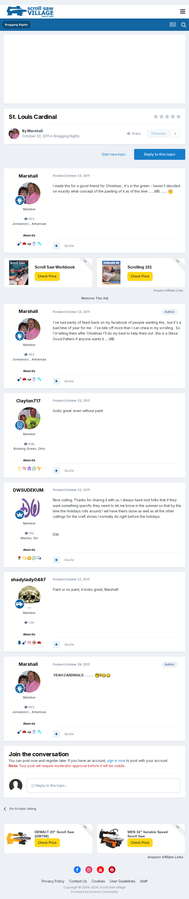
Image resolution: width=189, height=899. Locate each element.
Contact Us (78, 881)
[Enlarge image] (170, 191)
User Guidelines (122, 881)
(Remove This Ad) (94, 298)
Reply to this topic (159, 154)
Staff (143, 881)
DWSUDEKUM (28, 490)
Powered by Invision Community (94, 892)
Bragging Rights (66, 136)
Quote (69, 246)
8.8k (31, 444)
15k (31, 533)
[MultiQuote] (56, 245)
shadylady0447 (28, 579)
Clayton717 (28, 400)
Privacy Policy (53, 881)
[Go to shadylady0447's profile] (29, 597)
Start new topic (114, 154)
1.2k (31, 622)
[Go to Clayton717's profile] (29, 418)
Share (135, 133)
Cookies (98, 881)
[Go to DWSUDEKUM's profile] (29, 507)
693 (31, 219)
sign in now (116, 760)
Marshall (35, 131)
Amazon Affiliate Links (168, 290)
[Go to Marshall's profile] (14, 133)
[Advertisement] (94, 69)
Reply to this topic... (51, 785)
